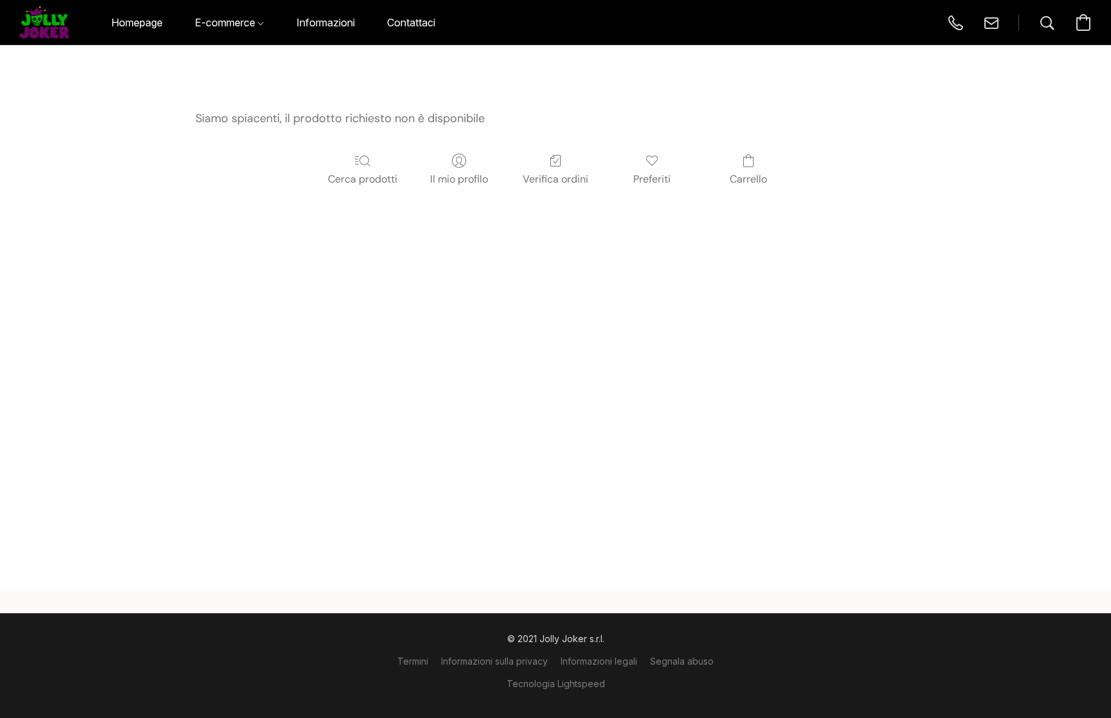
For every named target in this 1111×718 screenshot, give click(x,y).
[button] (44, 22)
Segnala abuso (682, 661)
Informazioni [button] (325, 22)
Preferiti (652, 179)
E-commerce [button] (226, 22)
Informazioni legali (599, 661)
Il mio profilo (459, 179)
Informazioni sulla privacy (494, 661)
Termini (412, 661)
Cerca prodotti (362, 179)
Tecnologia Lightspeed (556, 683)
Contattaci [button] (411, 22)
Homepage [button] (137, 22)
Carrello (748, 179)
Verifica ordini (555, 179)
